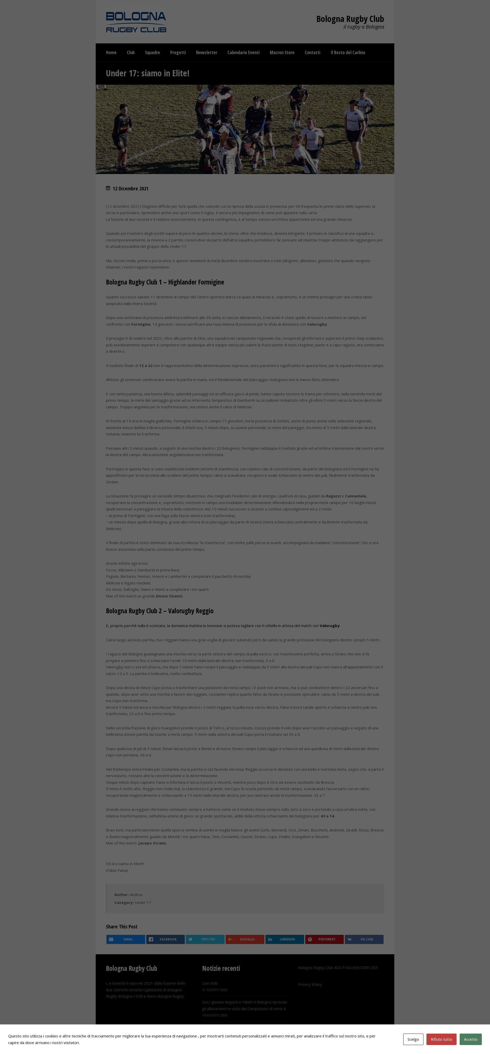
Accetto (470, 1039)
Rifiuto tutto (441, 1039)
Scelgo (413, 1039)
